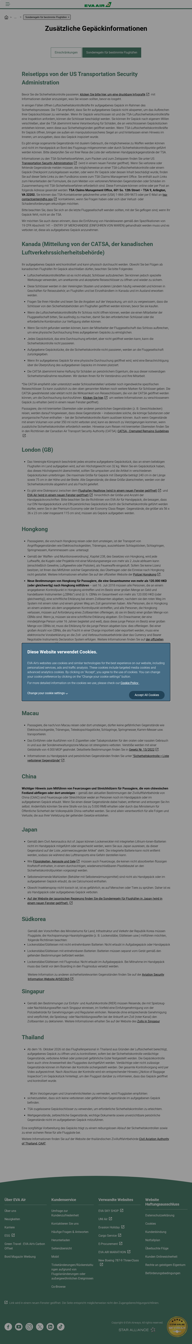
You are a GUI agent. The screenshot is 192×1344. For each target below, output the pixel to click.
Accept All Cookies (147, 695)
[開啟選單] (8, 4)
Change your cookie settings (46, 693)
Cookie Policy (130, 683)
